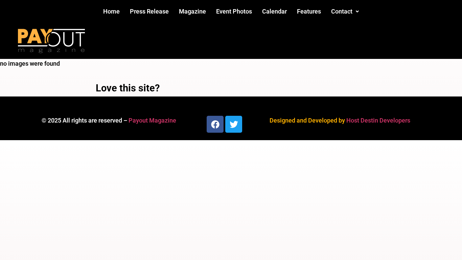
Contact (341, 11)
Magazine (192, 11)
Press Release (149, 11)
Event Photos (234, 11)
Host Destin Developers (378, 120)
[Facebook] (215, 124)
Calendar (274, 11)
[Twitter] (233, 124)
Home (111, 11)
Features (309, 11)
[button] (345, 11)
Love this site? (128, 88)
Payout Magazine (152, 120)
